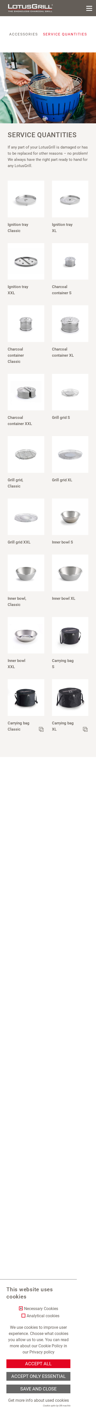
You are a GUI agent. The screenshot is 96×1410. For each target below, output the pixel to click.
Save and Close (38, 1388)
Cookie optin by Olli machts (56, 1405)
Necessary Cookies (41, 1308)
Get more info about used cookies (38, 1400)
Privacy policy (42, 1352)
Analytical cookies (43, 1316)
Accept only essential (38, 1376)
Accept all (38, 1363)
